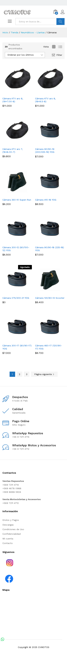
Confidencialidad (11, 534)
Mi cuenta (7, 538)
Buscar (60, 21)
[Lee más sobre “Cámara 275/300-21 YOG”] (13, 292)
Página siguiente (43, 374)
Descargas (8, 524)
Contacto (7, 543)
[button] (13, 93)
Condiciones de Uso (13, 529)
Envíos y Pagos (10, 520)
